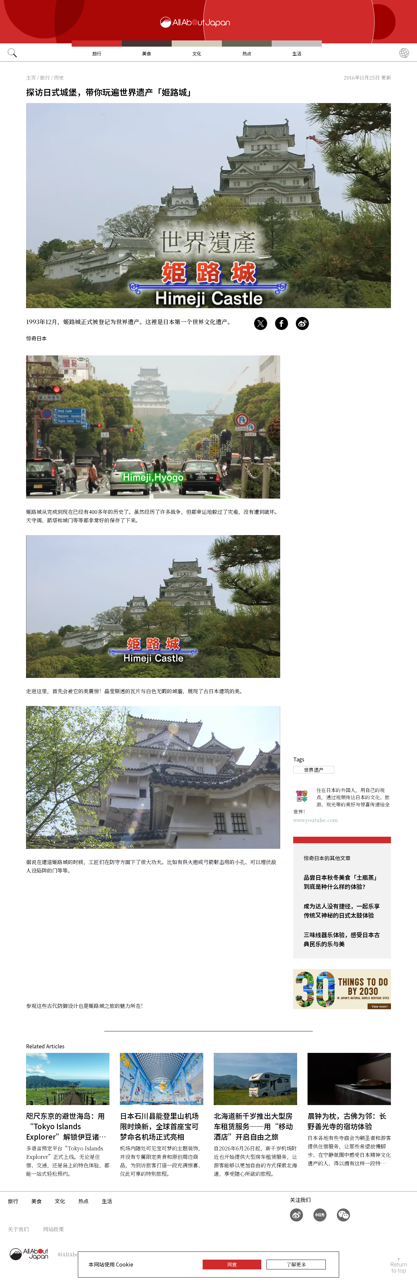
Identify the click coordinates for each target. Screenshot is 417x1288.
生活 (296, 53)
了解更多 (296, 1264)
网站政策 (53, 1229)
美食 (146, 53)
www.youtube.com (315, 819)
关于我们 (18, 1229)
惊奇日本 (36, 338)
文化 (196, 53)
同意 (232, 1264)
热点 (247, 53)
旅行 (96, 53)
